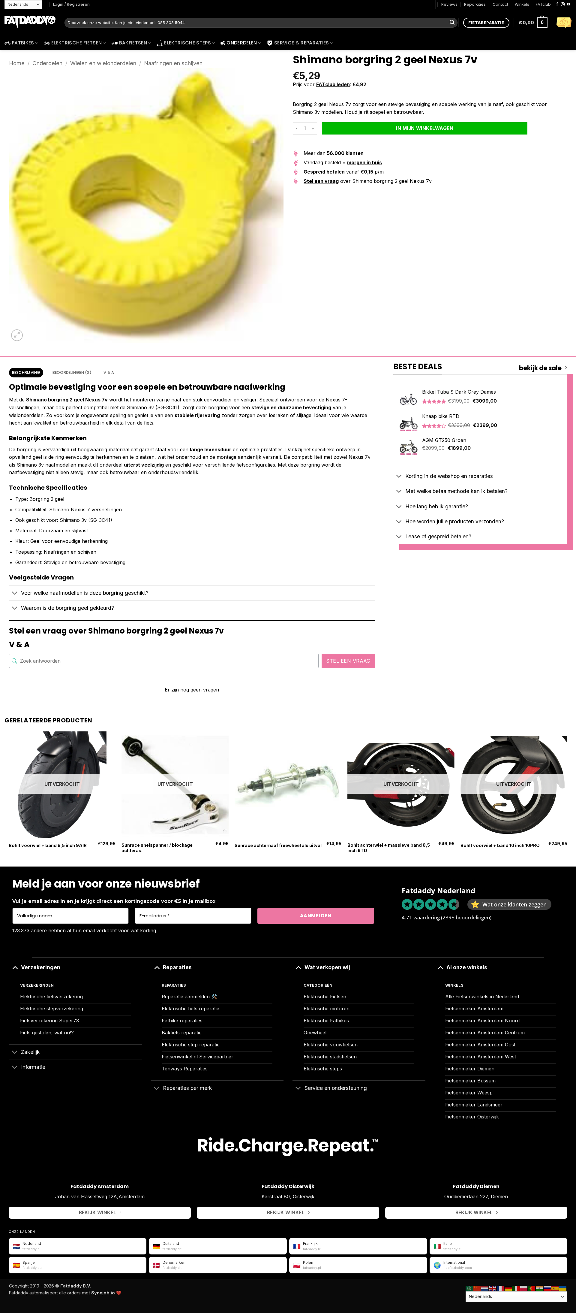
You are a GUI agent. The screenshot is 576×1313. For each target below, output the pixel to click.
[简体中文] (477, 1287)
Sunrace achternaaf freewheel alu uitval (278, 845)
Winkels (522, 4)
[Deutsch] (508, 1287)
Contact (500, 4)
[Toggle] (15, 593)
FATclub (543, 4)
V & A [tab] (109, 372)
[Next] (567, 798)
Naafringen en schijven (173, 63)
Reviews (449, 4)
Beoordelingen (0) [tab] (72, 372)
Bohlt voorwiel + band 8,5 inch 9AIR (48, 845)
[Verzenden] (452, 23)
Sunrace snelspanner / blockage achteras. (157, 848)
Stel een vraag (348, 661)
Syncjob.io (103, 1292)
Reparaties (475, 4)
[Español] (555, 1287)
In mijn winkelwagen (424, 128)
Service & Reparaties (301, 42)
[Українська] (563, 1287)
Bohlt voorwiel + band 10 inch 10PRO (500, 845)
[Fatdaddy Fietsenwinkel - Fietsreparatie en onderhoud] (30, 23)
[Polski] (524, 1287)
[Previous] (9, 798)
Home (17, 63)
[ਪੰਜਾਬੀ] (540, 1287)
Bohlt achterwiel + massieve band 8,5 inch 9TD (388, 848)
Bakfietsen (133, 42)
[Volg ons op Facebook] (557, 4)
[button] (533, 22)
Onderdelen (241, 42)
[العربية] (469, 1287)
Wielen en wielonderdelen (103, 63)
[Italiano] (516, 1287)
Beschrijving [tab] (26, 372)
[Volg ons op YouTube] (568, 4)
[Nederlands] (485, 1287)
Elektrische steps (187, 42)
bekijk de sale (540, 368)
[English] (493, 1287)
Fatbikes (23, 42)
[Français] (501, 1287)
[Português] (532, 1287)
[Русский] (547, 1287)
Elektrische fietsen (76, 42)
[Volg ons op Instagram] (563, 4)
